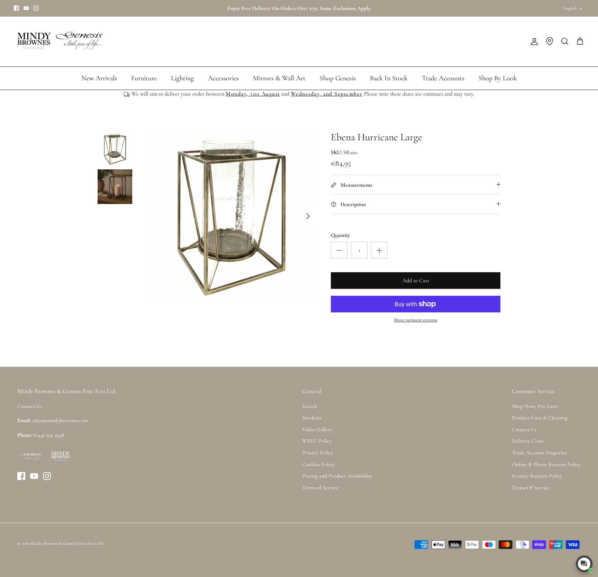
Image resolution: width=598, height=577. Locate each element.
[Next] (308, 216)
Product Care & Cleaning (540, 417)
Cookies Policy (318, 464)
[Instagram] (35, 8)
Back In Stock (389, 78)
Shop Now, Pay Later (535, 406)
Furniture (144, 78)
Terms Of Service (531, 487)
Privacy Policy (317, 452)
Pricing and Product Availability (337, 475)
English (570, 8)
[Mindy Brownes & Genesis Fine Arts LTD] (59, 42)
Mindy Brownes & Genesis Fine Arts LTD (66, 543)
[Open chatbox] (584, 564)
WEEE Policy (317, 440)
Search (309, 406)
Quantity (340, 235)
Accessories (223, 78)
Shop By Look (498, 78)
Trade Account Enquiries (539, 452)
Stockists (311, 417)
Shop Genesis (338, 78)
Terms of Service (320, 487)
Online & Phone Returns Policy (546, 464)
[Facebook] (16, 8)
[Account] (532, 41)
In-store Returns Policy (537, 475)
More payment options (415, 320)
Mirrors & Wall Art (279, 78)
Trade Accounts (443, 78)
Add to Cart (415, 280)
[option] (231, 216)
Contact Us (524, 429)
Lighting (182, 78)
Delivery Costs (527, 440)
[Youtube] (26, 8)
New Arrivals (99, 78)
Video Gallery (317, 429)
